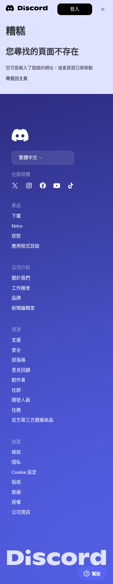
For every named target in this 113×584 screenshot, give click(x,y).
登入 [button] (74, 9)
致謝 (16, 492)
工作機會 (21, 288)
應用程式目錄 (25, 246)
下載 (16, 216)
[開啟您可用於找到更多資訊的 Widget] (92, 574)
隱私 (16, 462)
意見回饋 (21, 370)
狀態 (16, 236)
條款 (16, 452)
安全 (16, 350)
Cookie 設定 (24, 472)
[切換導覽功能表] (103, 9)
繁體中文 (29, 157)
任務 (16, 410)
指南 (16, 482)
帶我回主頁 (17, 79)
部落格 (18, 360)
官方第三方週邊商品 (32, 420)
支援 (16, 340)
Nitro (17, 226)
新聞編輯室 (23, 308)
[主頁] (27, 10)
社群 (16, 390)
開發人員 (21, 400)
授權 (16, 502)
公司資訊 (21, 512)
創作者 (18, 380)
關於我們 (21, 278)
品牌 (16, 298)
